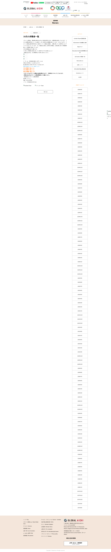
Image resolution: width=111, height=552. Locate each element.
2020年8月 (80, 372)
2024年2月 (80, 208)
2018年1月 (80, 487)
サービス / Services (27, 526)
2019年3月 (80, 433)
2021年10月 (79, 323)
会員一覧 (65, 16)
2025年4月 (80, 151)
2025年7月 (80, 138)
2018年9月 (80, 454)
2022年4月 (80, 298)
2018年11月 (79, 446)
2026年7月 (80, 93)
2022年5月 (80, 294)
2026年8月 (80, 89)
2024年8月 (80, 183)
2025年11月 (79, 126)
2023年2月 (80, 257)
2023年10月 (79, 224)
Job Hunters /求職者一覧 (80, 56)
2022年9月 (80, 278)
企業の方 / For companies (46, 529)
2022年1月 (80, 310)
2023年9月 (80, 228)
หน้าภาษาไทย (58, 3)
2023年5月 (80, 245)
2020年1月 (80, 401)
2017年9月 (80, 503)
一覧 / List (45, 91)
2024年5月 (80, 196)
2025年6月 (80, 142)
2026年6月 (80, 97)
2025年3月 (80, 155)
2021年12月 (79, 315)
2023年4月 (80, 249)
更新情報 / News (26, 528)
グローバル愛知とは (35, 16)
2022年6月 (80, 290)
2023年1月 (80, 261)
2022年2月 (80, 306)
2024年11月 (79, 171)
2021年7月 (80, 335)
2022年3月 (80, 302)
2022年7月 (80, 286)
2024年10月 (79, 175)
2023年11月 (79, 220)
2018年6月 (80, 466)
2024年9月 (80, 179)
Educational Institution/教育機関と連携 (79, 51)
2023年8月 (80, 233)
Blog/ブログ (79, 46)
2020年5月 (80, 384)
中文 (51, 2)
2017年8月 (80, 507)
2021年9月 (80, 327)
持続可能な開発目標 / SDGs (47, 522)
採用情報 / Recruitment (28, 535)
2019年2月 (80, 438)
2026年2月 (80, 114)
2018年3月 (80, 479)
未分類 (79, 77)
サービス (46, 16)
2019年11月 (79, 409)
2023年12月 (79, 216)
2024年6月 (80, 192)
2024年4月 (80, 200)
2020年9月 (80, 368)
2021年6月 (80, 339)
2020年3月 (80, 392)
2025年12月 (79, 122)
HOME (24, 27)
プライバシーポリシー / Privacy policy (49, 533)
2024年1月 (80, 212)
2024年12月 (79, 167)
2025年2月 (80, 159)
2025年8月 (80, 134)
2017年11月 (79, 495)
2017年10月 (79, 499)
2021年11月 (79, 319)
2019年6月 (80, 425)
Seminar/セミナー (80, 73)
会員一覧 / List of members (29, 530)
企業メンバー (80, 64)
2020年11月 (79, 360)
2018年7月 (80, 462)
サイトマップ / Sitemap (46, 536)
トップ (25, 16)
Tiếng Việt (65, 3)
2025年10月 (79, 130)
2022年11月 (79, 269)
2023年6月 (80, 241)
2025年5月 (80, 147)
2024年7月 (80, 188)
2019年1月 (80, 442)
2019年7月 (80, 421)
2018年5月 (80, 470)
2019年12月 (79, 405)
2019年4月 (80, 429)
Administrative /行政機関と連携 (80, 42)
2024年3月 (80, 204)
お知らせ (31, 27)
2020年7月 (80, 376)
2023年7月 (80, 237)
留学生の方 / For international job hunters (50, 531)
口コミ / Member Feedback (47, 524)
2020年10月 (79, 364)
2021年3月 (80, 351)
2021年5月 (80, 343)
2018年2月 (80, 483)
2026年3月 (80, 110)
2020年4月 (80, 388)
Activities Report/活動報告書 (80, 38)
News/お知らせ (80, 60)
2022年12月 (79, 265)
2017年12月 (79, 491)
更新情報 (55, 16)
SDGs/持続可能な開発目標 (80, 69)
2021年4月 (80, 347)
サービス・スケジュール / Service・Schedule (81, 3)
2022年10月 (79, 274)
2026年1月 (80, 118)
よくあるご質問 (85, 16)
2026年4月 (80, 106)
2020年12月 (79, 356)
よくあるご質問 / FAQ (28, 533)
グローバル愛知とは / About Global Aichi (30, 522)
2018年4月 (80, 474)
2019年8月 (80, 417)
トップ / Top (26, 519)
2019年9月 (80, 413)
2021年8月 (80, 331)
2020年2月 (80, 397)
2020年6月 (80, 380)
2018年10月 (79, 450)
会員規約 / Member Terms (46, 526)
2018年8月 (80, 458)
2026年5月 (80, 101)
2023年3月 (80, 253)
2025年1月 (80, 163)
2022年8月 (80, 282)
